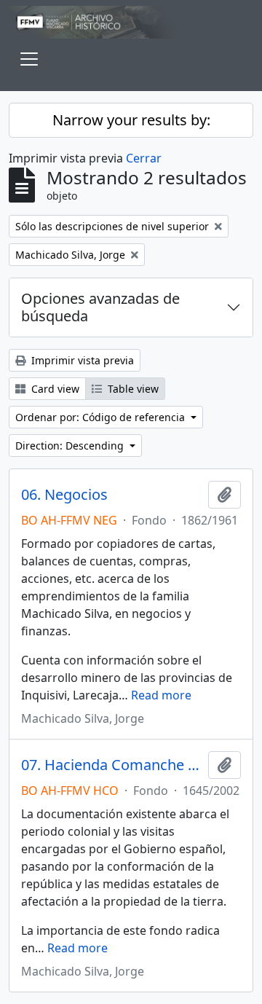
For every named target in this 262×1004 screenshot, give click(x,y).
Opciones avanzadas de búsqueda (100, 307)
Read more (161, 695)
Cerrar (144, 158)
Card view (53, 389)
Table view (132, 389)
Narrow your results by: (131, 120)
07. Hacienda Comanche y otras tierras (111, 765)
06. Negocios (64, 494)
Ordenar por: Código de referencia (101, 417)
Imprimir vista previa (81, 360)
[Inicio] (131, 22)
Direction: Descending (71, 445)
